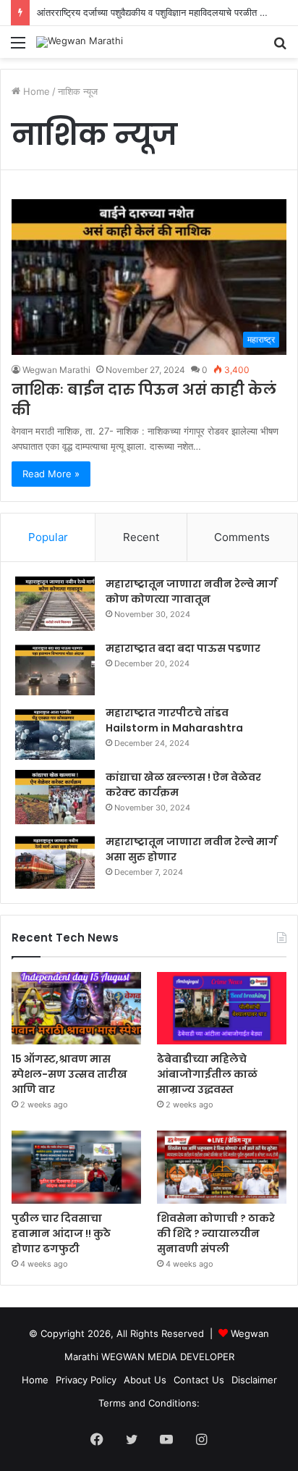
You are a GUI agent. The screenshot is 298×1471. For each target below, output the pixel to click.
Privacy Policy (86, 1380)
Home (35, 91)
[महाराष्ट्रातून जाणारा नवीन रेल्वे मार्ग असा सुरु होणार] (55, 861)
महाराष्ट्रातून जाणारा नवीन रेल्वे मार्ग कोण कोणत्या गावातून (191, 591)
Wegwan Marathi (56, 369)
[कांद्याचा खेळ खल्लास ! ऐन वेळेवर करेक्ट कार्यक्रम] (55, 797)
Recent (141, 537)
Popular (48, 537)
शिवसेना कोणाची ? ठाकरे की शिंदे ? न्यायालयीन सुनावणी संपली (216, 1233)
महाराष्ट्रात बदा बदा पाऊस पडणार (183, 648)
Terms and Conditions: (149, 1403)
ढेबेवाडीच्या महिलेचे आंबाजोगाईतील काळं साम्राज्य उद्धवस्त (207, 1074)
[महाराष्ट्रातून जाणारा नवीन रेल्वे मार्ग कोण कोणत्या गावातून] (55, 604)
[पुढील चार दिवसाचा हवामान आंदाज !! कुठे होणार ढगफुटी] (76, 1167)
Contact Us (199, 1380)
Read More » (51, 473)
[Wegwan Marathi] (79, 42)
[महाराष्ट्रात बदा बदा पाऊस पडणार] (55, 668)
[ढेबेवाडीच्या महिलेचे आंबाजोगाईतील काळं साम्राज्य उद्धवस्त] (221, 1008)
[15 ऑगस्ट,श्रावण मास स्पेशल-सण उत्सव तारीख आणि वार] (76, 1008)
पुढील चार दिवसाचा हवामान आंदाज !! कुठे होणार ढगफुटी (61, 1233)
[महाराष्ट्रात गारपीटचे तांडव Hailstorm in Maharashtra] (55, 732)
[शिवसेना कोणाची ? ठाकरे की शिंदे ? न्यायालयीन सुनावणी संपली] (221, 1167)
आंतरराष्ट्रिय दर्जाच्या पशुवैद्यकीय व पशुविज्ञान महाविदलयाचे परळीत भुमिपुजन (163, 12)
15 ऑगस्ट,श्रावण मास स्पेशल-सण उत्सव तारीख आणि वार (69, 1074)
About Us (145, 1380)
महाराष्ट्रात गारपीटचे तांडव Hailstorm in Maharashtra (174, 720)
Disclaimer (254, 1380)
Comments (242, 537)
